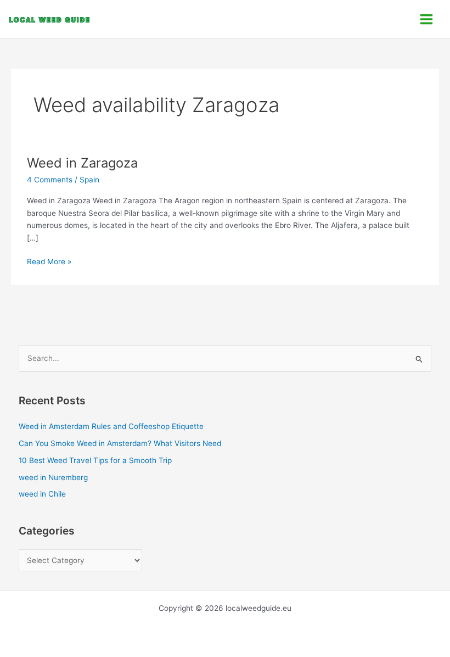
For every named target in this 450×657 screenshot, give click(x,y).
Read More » (49, 260)
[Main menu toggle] (427, 19)
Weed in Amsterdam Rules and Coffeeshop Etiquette (111, 426)
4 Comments (49, 179)
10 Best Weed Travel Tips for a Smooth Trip (95, 460)
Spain (89, 179)
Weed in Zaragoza (82, 163)
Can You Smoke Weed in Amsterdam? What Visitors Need (120, 443)
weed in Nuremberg (53, 477)
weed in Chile (42, 493)
